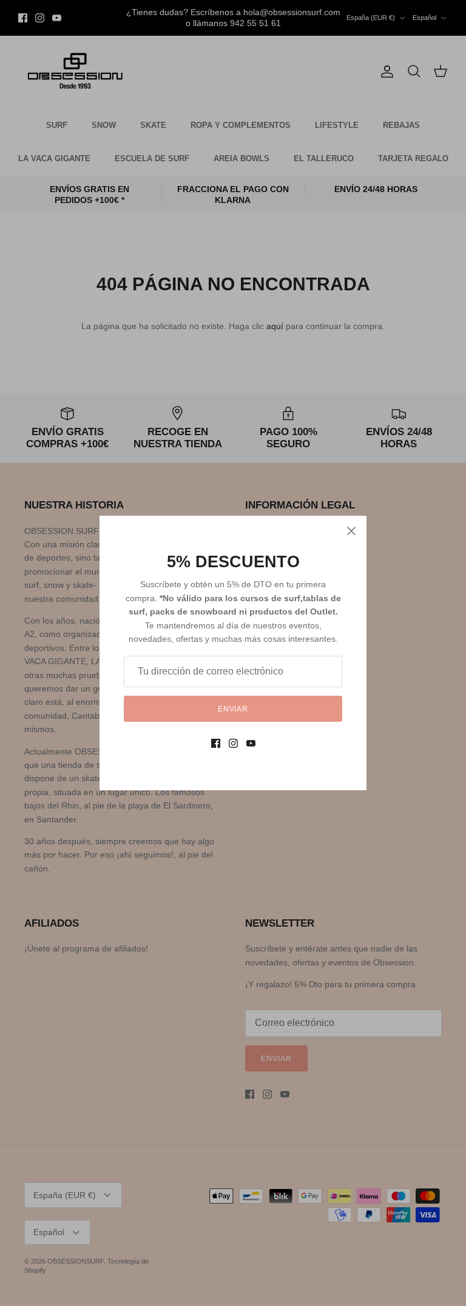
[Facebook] (215, 743)
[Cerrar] (351, 531)
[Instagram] (233, 743)
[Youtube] (250, 743)
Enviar (233, 709)
